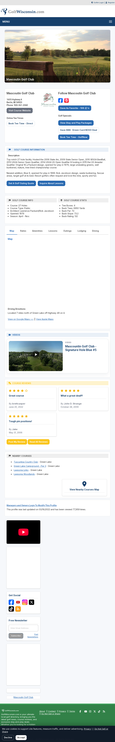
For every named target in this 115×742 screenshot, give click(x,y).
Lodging (82, 231)
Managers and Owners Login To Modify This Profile (32, 505)
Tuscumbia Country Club (26, 462)
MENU (6, 21)
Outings (67, 231)
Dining (95, 231)
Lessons (53, 231)
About (42, 711)
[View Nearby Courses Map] (84, 487)
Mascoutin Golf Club (23, 697)
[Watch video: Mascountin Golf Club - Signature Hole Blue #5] (36, 356)
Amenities (37, 231)
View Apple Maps (44, 319)
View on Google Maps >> (20, 319)
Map (12, 231)
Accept (21, 737)
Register (111, 2)
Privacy (62, 711)
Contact (52, 711)
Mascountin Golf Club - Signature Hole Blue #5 (80, 348)
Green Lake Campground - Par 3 (30, 466)
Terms (72, 711)
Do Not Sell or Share (50, 714)
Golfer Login (99, 2)
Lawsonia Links (21, 470)
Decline (8, 737)
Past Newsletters (32, 635)
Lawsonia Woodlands (24, 474)
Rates (23, 231)
